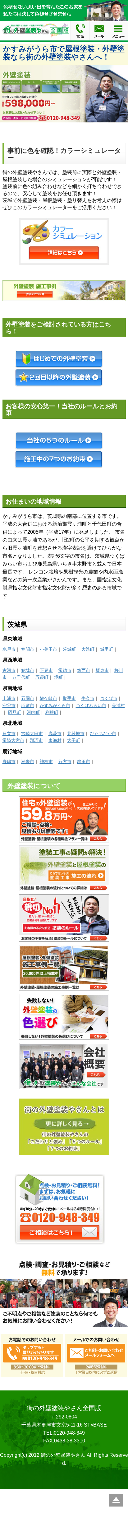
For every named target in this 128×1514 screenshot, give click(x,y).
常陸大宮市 (13, 740)
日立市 (9, 733)
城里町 (106, 649)
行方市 (64, 761)
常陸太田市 (32, 733)
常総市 (64, 670)
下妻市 (46, 670)
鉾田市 (83, 761)
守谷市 (9, 705)
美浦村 (118, 705)
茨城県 (17, 624)
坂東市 (102, 670)
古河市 (9, 670)
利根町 (51, 712)
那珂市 (36, 740)
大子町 (73, 740)
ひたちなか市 (103, 733)
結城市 (27, 670)
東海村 (55, 740)
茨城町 (69, 649)
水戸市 (9, 649)
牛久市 (87, 698)
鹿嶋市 (9, 761)
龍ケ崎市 (48, 698)
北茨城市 (76, 733)
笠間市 (27, 649)
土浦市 (9, 698)
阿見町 (14, 712)
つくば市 (108, 698)
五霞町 (41, 677)
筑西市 (83, 670)
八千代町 (21, 677)
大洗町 (87, 649)
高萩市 (55, 733)
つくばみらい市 (91, 705)
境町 (58, 677)
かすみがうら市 (55, 705)
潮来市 (27, 761)
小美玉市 (48, 649)
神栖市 (46, 761)
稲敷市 (27, 705)
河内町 (33, 712)
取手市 (69, 698)
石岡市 (27, 698)
